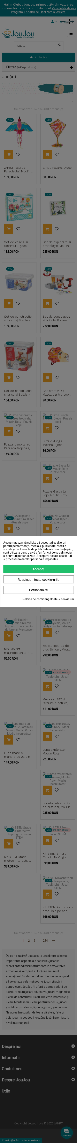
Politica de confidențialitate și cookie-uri (48, 599)
